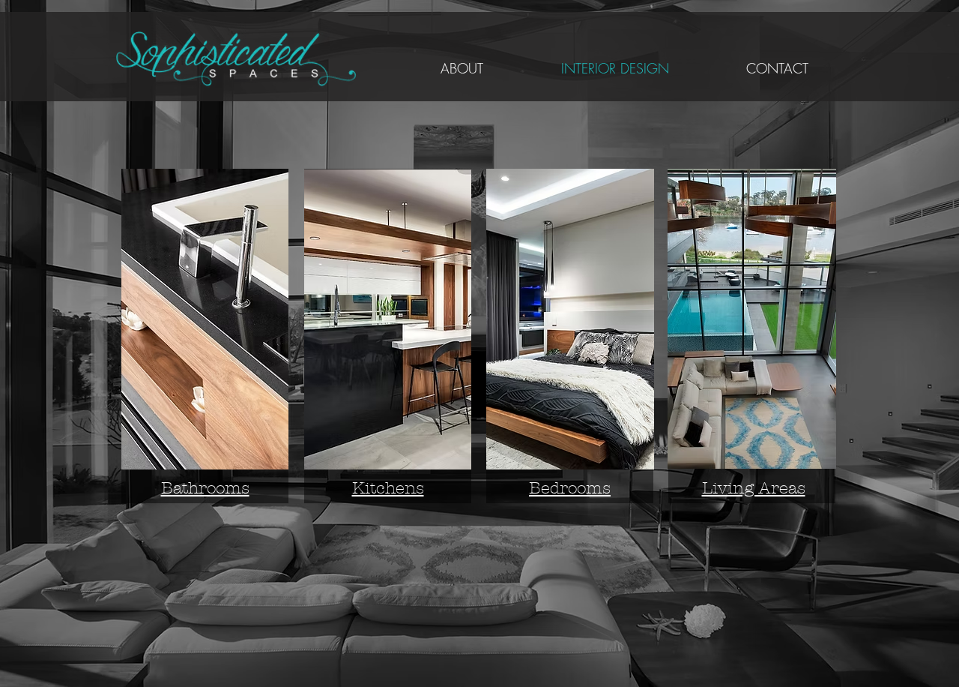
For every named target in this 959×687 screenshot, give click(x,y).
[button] (204, 319)
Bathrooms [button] (205, 488)
